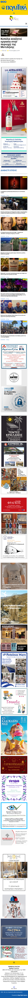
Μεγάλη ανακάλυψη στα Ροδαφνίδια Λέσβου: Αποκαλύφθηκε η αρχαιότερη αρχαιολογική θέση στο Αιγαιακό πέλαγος (14, 212)
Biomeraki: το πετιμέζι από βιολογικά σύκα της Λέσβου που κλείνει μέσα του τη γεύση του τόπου (14, 274)
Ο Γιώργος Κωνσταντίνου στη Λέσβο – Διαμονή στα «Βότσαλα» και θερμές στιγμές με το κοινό (12, 233)
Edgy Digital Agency (22, 995)
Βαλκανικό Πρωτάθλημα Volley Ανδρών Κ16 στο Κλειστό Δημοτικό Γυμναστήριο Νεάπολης (13, 316)
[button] (26, 23)
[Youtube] (5, 2)
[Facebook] (3, 2)
